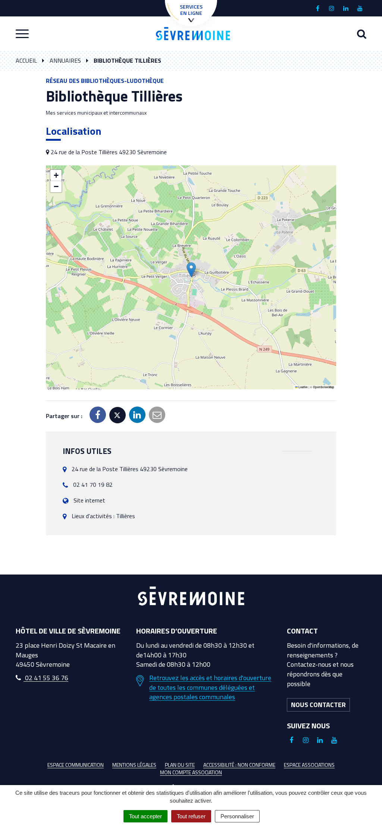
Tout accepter (145, 816)
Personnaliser (237, 816)
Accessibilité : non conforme (239, 765)
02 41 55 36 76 (46, 678)
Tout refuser (191, 816)
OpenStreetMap (323, 387)
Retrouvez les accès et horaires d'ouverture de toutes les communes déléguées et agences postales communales (210, 687)
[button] (191, 269)
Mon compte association (191, 772)
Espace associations (309, 765)
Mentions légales (134, 765)
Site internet (89, 500)
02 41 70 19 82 (93, 484)
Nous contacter (318, 705)
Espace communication (75, 765)
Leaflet (303, 387)
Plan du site (180, 765)
